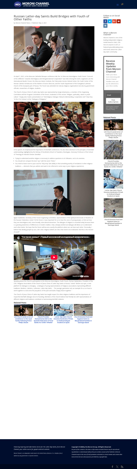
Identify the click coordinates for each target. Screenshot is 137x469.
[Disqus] (54, 351)
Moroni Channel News (23, 23)
